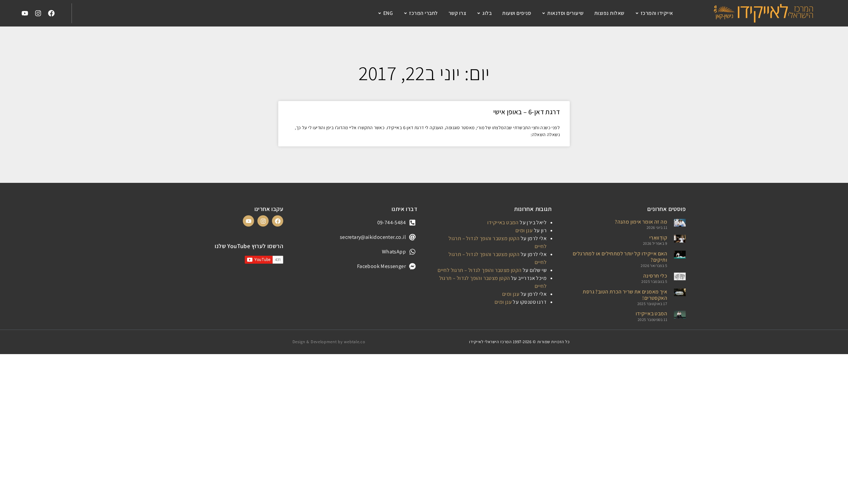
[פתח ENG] (380, 13)
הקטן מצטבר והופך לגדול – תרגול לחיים (479, 270)
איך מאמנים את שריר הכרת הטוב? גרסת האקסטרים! (625, 294)
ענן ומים (524, 230)
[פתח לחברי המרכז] (405, 13)
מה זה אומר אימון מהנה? (641, 221)
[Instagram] (38, 13)
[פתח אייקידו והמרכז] (637, 13)
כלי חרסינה (655, 275)
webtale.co (354, 341)
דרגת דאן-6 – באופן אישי (526, 111)
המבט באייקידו (651, 313)
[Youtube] (24, 13)
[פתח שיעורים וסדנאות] (544, 13)
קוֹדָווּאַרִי (658, 237)
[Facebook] (51, 13)
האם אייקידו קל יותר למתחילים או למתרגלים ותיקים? (620, 256)
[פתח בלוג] (479, 13)
